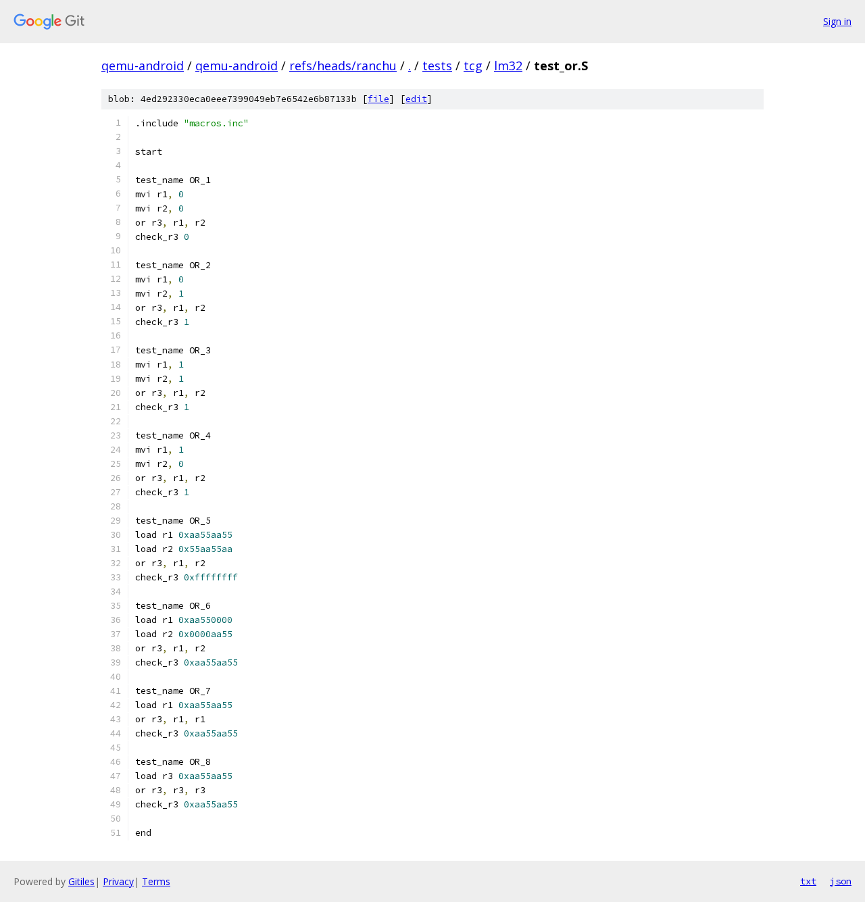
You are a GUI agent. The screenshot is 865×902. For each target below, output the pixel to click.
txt (808, 881)
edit (416, 99)
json (840, 881)
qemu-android (142, 65)
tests (437, 65)
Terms (156, 881)
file (378, 99)
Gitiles (81, 881)
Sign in (837, 21)
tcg (473, 65)
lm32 (508, 65)
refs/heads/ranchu (343, 65)
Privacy (118, 881)
